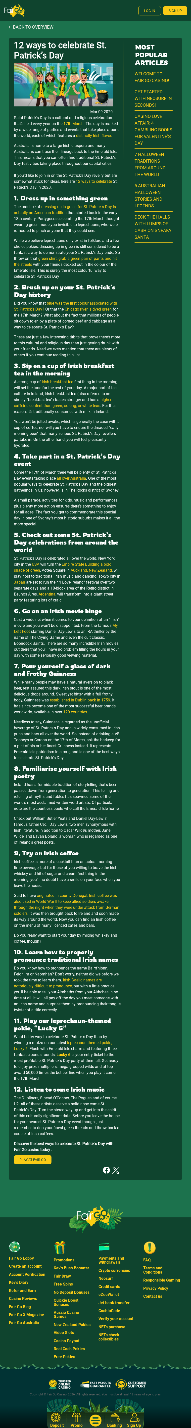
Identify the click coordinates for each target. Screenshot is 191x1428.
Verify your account (115, 1318)
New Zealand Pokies (72, 1324)
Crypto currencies (114, 1270)
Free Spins (63, 1284)
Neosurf (105, 1278)
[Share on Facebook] (106, 1169)
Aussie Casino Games (66, 1314)
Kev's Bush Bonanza (72, 1268)
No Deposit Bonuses (72, 1292)
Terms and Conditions (152, 1270)
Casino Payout (66, 1340)
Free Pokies (64, 1356)
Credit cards (109, 1286)
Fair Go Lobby (21, 1258)
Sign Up (175, 11)
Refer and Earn (22, 1290)
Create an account (25, 1266)
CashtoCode (109, 1310)
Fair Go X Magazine (26, 1314)
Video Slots (64, 1332)
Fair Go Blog (20, 1306)
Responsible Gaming (161, 1280)
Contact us (152, 1296)
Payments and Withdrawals (111, 1260)
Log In (149, 11)
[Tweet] (115, 1169)
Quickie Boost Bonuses (66, 1302)
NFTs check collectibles (108, 1337)
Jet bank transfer (114, 1302)
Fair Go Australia (24, 1322)
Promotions (64, 1260)
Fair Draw (62, 1276)
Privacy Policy (155, 1288)
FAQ (147, 1260)
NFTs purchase (111, 1327)
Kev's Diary (18, 1282)
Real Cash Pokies (69, 1348)
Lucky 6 (63, 1054)
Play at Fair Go (32, 1160)
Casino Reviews (23, 1298)
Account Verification (27, 1274)
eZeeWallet (108, 1294)
